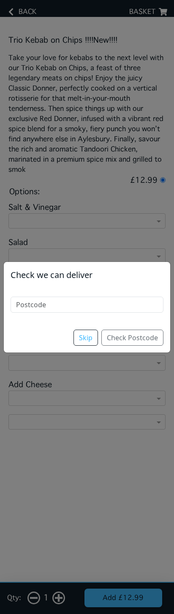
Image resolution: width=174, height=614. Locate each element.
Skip (85, 337)
